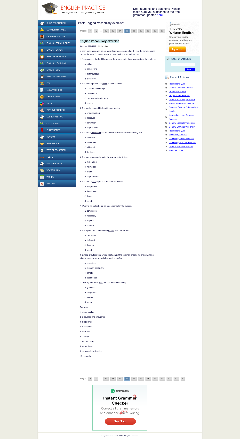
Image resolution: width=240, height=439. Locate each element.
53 (113, 31)
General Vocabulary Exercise (182, 99)
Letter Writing (55, 117)
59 (155, 31)
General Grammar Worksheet (182, 127)
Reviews (51, 137)
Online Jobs (53, 123)
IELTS (49, 103)
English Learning (56, 63)
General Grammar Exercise (181, 88)
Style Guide (53, 143)
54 (120, 31)
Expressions (54, 97)
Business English (56, 23)
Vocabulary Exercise (178, 135)
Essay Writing (54, 90)
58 (148, 31)
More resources (176, 150)
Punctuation (54, 130)
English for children (59, 43)
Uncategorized (55, 163)
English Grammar (56, 56)
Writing (51, 184)
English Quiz (103, 46)
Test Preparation (56, 150)
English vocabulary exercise (99, 41)
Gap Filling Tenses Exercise (181, 139)
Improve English (56, 110)
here (160, 15)
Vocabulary (53, 170)
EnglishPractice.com (74, 9)
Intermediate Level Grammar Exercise (181, 117)
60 (162, 31)
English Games (55, 50)
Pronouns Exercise (177, 92)
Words (50, 177)
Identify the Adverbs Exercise (181, 103)
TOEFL (50, 157)
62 (176, 378)
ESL (48, 83)
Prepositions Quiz (177, 84)
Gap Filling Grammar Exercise (182, 142)
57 (141, 31)
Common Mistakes (56, 30)
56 (134, 31)
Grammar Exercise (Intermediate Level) (183, 109)
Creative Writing (56, 36)
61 (169, 378)
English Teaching (56, 77)
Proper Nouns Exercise (179, 95)
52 (106, 31)
